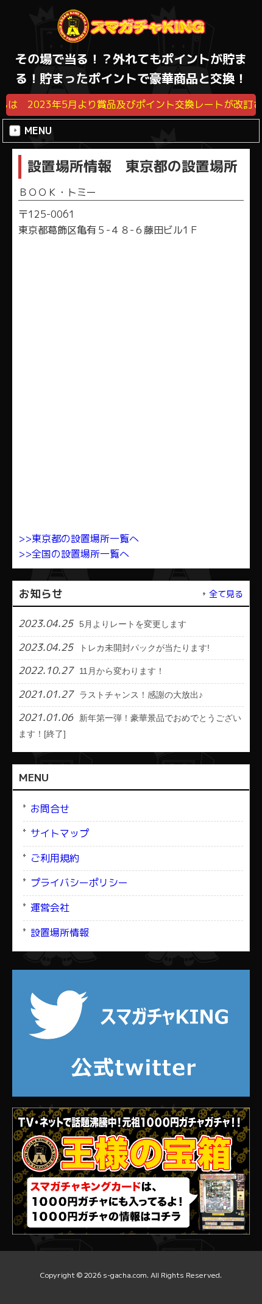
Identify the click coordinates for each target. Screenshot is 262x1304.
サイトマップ (59, 833)
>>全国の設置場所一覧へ (73, 554)
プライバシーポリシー (79, 882)
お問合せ (49, 808)
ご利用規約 (54, 858)
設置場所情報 (59, 932)
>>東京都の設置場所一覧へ (78, 538)
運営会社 (49, 907)
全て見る (226, 594)
